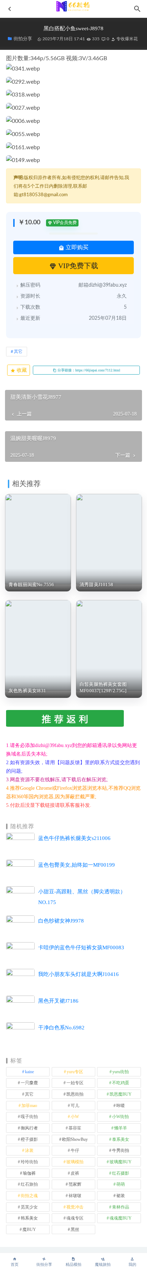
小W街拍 (120, 1116)
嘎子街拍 (29, 1116)
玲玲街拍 (29, 1161)
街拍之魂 (29, 1195)
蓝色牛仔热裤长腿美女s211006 (74, 838)
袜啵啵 (75, 1195)
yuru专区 (75, 1071)
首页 (15, 1265)
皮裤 (75, 1173)
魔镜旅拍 (103, 1265)
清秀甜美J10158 (96, 584)
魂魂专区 (74, 1218)
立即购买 (76, 247)
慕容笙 (75, 1128)
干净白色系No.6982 (61, 1027)
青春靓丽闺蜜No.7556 (31, 584)
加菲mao (29, 1105)
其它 (18, 351)
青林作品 (120, 1207)
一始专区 (74, 1082)
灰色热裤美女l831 (27, 690)
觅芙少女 (29, 1207)
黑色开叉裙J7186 (58, 1001)
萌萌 (120, 1184)
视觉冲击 (74, 1207)
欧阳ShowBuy (75, 1139)
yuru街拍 (120, 1071)
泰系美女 (120, 1139)
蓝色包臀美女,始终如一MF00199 (76, 865)
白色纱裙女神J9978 (61, 921)
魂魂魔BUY (121, 1218)
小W (75, 1116)
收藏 (21, 370)
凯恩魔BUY (121, 1094)
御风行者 (29, 1128)
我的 (132, 1265)
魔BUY (29, 1229)
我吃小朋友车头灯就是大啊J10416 (78, 974)
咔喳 (120, 1105)
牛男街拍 (120, 1150)
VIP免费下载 (77, 266)
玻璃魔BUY (121, 1161)
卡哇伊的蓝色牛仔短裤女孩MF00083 (81, 947)
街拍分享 (44, 1265)
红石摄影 (120, 1173)
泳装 (29, 1150)
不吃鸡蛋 (120, 1082)
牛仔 (75, 1150)
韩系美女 (29, 1218)
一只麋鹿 (29, 1082)
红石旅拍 (29, 1184)
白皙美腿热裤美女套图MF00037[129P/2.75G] (103, 687)
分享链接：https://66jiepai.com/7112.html (88, 370)
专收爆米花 (126, 39)
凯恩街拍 (74, 1094)
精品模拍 (73, 1265)
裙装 (120, 1195)
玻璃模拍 (74, 1161)
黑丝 (75, 1229)
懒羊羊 (120, 1128)
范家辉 (75, 1184)
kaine (29, 1071)
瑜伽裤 (29, 1173)
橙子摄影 (29, 1139)
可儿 (75, 1105)
